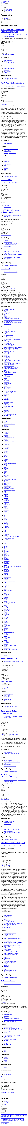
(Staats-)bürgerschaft (8, 406)
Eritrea (5, 484)
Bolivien (6, 158)
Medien (5, 316)
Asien (5, 422)
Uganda (5, 638)
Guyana (5, 506)
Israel (5, 165)
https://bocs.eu (4, 1002)
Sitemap (5, 1104)
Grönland (6, 499)
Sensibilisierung (7, 926)
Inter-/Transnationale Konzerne (11, 367)
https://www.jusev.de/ (6, 235)
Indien (5, 511)
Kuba (5, 540)
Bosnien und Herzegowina (10, 463)
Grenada (6, 498)
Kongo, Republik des (9, 538)
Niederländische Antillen (9, 581)
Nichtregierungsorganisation (10, 78)
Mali (5, 557)
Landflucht (6, 380)
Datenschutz (6, 1103)
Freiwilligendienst (8, 916)
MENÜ (6, 4)
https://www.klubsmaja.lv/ (7, 199)
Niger (5, 582)
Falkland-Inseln (7, 486)
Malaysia (6, 554)
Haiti (5, 507)
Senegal (5, 169)
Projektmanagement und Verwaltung (12, 322)
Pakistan (6, 587)
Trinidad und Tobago (9, 632)
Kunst (5, 379)
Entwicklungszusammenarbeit (11, 149)
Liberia (5, 547)
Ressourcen (6, 399)
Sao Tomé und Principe (9, 602)
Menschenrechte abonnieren (7, 1076)
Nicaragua (6, 579)
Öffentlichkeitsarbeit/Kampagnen (11, 62)
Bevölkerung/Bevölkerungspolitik (12, 339)
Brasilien (6, 465)
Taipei (5, 626)
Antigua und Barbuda (9, 441)
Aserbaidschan (7, 447)
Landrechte (6, 382)
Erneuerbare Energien (9, 351)
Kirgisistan (6, 532)
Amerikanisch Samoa (9, 437)
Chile (5, 472)
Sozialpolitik (6, 404)
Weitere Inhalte (12, 22)
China (5, 474)
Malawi (5, 553)
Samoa (5, 601)
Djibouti (5, 476)
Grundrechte (6, 950)
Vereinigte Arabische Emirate (10, 645)
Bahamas (6, 451)
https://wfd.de (4, 104)
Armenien (6, 445)
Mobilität (6, 390)
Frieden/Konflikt (7, 150)
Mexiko (5, 565)
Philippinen (6, 594)
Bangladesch (7, 453)
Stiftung (5, 655)
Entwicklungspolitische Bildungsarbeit (13, 254)
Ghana (5, 495)
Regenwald (6, 396)
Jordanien (6, 523)
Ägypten (6, 433)
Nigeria (5, 583)
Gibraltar (6, 496)
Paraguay (6, 591)
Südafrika (6, 618)
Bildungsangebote (8, 60)
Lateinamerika (7, 426)
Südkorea (6, 621)
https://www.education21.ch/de (8, 289)
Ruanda (5, 595)
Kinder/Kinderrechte (8, 374)
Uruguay (6, 641)
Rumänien (6, 597)
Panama (5, 589)
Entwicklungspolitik (8, 345)
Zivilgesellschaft (7, 415)
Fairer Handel (7, 255)
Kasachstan (6, 528)
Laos (5, 543)
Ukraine (5, 640)
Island (5, 516)
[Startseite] (3, 2)
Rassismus (6, 395)
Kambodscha (7, 524)
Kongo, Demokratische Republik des (12, 536)
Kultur (5, 378)
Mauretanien (6, 561)
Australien (6, 449)
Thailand (6, 629)
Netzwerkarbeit (7, 317)
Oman (5, 586)
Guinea (5, 162)
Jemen (5, 522)
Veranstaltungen (7, 246)
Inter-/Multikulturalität (9, 68)
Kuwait (5, 542)
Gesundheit (6, 359)
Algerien (6, 436)
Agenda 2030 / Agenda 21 (10, 331)
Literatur (6, 384)
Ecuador (6, 480)
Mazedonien (6, 563)
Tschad (5, 633)
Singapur (6, 611)
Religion (6, 398)
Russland (6, 598)
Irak (4, 515)
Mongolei (6, 569)
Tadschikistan (7, 625)
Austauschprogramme (9, 309)
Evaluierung (6, 313)
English (10, 9)
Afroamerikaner (7, 329)
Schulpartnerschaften (8, 402)
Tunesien (6, 634)
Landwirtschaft (7, 383)
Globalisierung (7, 362)
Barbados (6, 455)
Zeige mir (3, 1111)
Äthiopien (6, 448)
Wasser (5, 412)
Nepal (5, 575)
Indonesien (6, 512)
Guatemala (6, 502)
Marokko (6, 558)
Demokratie (6, 205)
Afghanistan (6, 432)
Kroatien (6, 539)
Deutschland (6, 161)
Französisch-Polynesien (9, 490)
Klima (5, 375)
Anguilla (6, 440)
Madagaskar (6, 551)
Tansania (6, 628)
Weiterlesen (15, 86)
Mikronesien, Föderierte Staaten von (12, 566)
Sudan (5, 620)
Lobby (5, 61)
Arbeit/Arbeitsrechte (8, 335)
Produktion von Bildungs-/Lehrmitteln (13, 320)
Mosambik (6, 571)
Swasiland (6, 622)
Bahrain (5, 452)
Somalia (5, 613)
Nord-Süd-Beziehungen (9, 392)
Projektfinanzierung (8, 321)
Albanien (6, 435)
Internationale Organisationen (10, 368)
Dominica (6, 478)
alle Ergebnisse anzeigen (6, 1123)
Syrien (5, 624)
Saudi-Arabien (7, 603)
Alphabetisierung (8, 333)
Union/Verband (7, 79)
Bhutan (5, 460)
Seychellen (6, 607)
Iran (4, 514)
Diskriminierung (7, 343)
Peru (5, 593)
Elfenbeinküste (7, 482)
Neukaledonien (7, 577)
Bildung (5, 340)
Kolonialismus (7, 376)
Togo (5, 630)
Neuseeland (6, 578)
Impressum (6, 1101)
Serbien (5, 606)
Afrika (5, 421)
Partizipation (6, 394)
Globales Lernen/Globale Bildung (12, 257)
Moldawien (6, 567)
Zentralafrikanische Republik (10, 649)
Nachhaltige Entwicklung (10, 153)
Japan (5, 520)
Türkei (5, 636)
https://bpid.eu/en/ (5, 799)
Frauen (5, 355)
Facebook (11, 1092)
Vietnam (6, 646)
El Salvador (6, 483)
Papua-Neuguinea (8, 590)
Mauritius (6, 562)
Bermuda (6, 459)
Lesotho (5, 545)
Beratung (6, 240)
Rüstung (6, 400)
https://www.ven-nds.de (6, 681)
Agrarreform (6, 332)
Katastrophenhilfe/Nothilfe (10, 372)
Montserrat (6, 570)
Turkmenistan (7, 637)
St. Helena (6, 617)
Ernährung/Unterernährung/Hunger (12, 349)
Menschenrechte (7, 71)
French (10, 10)
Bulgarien (6, 468)
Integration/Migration (9, 364)
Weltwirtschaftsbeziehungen (10, 414)
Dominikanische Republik (10, 479)
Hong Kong (6, 510)
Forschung (6, 1016)
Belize (5, 456)
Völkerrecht (6, 411)
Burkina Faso (7, 469)
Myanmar (6, 168)
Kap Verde (6, 527)
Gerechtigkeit (7, 358)
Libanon (6, 546)
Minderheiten (7, 388)
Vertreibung (6, 410)
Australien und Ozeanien (9, 424)
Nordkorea (6, 585)
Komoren (6, 535)
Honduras (6, 508)
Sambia (5, 599)
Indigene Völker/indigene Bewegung (12, 363)
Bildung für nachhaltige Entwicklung (12, 251)
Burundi (5, 160)
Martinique (6, 559)
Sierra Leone (7, 609)
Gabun (5, 491)
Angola (5, 439)
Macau (5, 550)
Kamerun (6, 526)
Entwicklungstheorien (9, 1031)
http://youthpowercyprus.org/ (7, 54)
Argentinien (6, 444)
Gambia (5, 492)
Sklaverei (6, 403)
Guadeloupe (6, 500)
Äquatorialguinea (8, 443)
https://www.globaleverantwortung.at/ (9, 734)
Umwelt (5, 72)
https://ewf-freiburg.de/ (6, 865)
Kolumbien (6, 534)
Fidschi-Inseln (7, 487)
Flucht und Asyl (7, 354)
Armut (5, 336)
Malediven (6, 555)
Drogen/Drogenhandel (9, 344)
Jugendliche (6, 70)
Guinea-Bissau (7, 164)
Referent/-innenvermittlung (10, 244)
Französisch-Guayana (9, 488)
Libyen (5, 549)
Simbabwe (6, 170)
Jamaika (5, 519)
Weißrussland (7, 648)
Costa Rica (6, 475)
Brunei (5, 467)
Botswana (6, 464)
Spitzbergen (6, 614)
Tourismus (6, 407)
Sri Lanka (6, 616)
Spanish (11, 11)
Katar (5, 530)
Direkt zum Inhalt (5, 1)
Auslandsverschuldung (9, 337)
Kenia (5, 166)
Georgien (6, 494)
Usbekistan (6, 642)
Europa (5, 425)
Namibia (6, 574)
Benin (5, 457)
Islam (5, 370)
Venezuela (6, 644)
